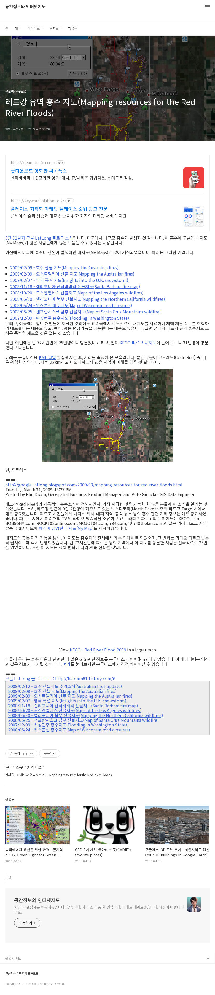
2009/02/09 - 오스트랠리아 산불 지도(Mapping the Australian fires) (72, 274)
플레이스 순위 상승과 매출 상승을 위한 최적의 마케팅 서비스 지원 (68, 216)
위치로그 (55, 28)
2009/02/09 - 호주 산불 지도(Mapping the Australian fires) (64, 267)
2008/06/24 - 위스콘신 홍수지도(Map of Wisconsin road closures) (71, 305)
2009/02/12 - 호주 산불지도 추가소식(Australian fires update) (65, 686)
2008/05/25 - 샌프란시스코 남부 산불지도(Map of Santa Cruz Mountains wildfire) (85, 311)
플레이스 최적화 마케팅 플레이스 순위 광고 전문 (59, 209)
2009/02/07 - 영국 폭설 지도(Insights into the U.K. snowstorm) (69, 280)
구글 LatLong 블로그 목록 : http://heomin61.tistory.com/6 (60, 678)
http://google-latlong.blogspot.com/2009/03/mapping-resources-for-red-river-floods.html (93, 484)
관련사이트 (13, 958)
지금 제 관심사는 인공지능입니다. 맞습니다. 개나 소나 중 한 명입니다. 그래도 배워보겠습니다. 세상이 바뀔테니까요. (99, 909)
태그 (18, 28)
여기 (67, 664)
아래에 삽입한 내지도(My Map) (66, 528)
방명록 (73, 28)
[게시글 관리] (31, 753)
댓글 (8, 876)
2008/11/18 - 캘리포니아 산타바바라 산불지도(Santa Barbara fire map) (75, 286)
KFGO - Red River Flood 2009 (98, 649)
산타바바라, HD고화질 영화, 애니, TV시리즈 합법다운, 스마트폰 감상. (72, 178)
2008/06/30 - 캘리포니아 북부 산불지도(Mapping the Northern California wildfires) (87, 299)
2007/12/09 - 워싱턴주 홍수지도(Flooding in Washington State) (69, 318)
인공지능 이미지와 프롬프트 (21, 973)
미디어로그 (35, 28)
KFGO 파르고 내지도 (138, 342)
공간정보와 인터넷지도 (25, 6)
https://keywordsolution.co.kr (37, 200)
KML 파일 (47, 357)
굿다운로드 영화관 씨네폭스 (39, 170)
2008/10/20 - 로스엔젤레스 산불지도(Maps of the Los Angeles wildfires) (76, 292)
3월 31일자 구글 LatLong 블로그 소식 (39, 237)
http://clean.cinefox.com (33, 162)
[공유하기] (25, 753)
